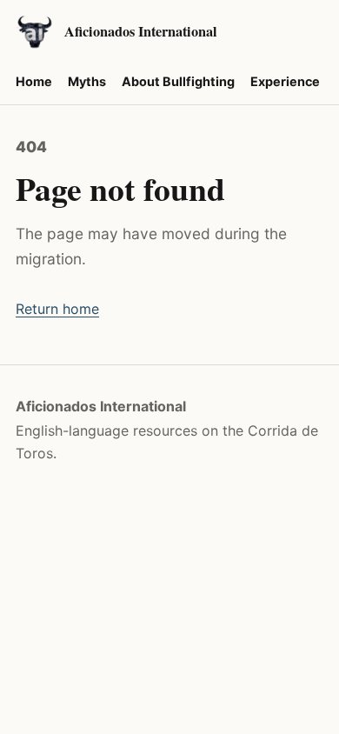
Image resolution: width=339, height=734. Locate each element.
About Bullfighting (178, 81)
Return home (57, 308)
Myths (87, 81)
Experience (285, 81)
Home (34, 81)
